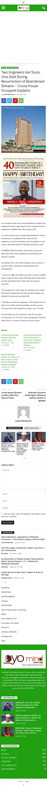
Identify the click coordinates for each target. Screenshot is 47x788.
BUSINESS (5, 588)
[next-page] (25, 458)
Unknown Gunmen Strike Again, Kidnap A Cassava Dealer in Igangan (35, 396)
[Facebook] (3, 100)
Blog (26, 781)
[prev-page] (22, 458)
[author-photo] (23, 412)
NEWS (9, 63)
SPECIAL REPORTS (13, 68)
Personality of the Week (10, 623)
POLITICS (5, 628)
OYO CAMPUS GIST (9, 619)
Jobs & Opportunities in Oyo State (13, 610)
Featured (4, 601)
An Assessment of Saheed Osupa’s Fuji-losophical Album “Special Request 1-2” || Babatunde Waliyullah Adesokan (22, 561)
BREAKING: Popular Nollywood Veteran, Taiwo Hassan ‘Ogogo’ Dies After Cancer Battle (38, 447)
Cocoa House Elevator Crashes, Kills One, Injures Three (10, 337)
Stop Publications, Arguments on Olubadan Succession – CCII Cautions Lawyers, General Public (23, 538)
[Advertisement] (23, 36)
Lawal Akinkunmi (9, 94)
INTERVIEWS (6, 605)
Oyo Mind (4, 553)
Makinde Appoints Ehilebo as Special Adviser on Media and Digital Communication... (28, 717)
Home (3, 63)
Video (3, 641)
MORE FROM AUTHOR (31, 428)
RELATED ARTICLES (14, 428)
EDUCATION (6, 592)
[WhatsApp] (21, 100)
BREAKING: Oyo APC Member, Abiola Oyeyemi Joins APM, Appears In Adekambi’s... (28, 705)
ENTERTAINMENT (8, 597)
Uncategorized (6, 636)
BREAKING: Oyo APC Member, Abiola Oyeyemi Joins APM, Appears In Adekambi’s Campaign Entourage (8, 447)
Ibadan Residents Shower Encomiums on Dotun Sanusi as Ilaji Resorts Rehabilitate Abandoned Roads (10, 359)
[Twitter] (9, 100)
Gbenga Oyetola (6, 578)
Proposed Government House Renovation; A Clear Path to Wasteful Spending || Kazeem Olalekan (33, 340)
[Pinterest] (15, 100)
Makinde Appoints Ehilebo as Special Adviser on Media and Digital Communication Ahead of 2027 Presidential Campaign (22, 449)
